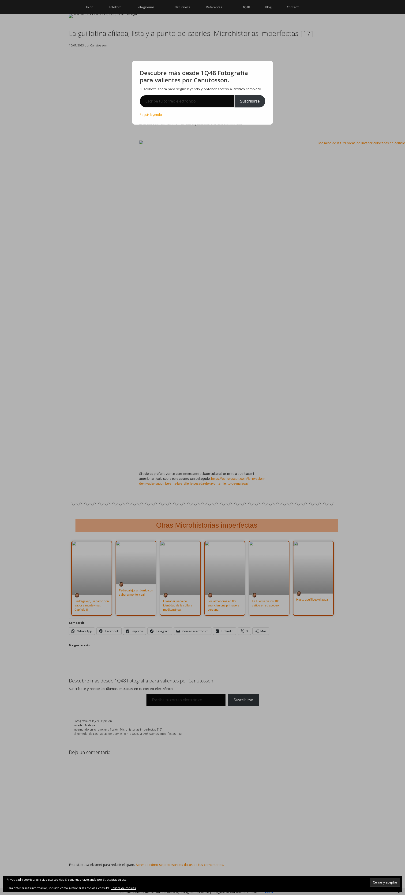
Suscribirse (250, 101)
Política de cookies (123, 888)
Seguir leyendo (151, 114)
